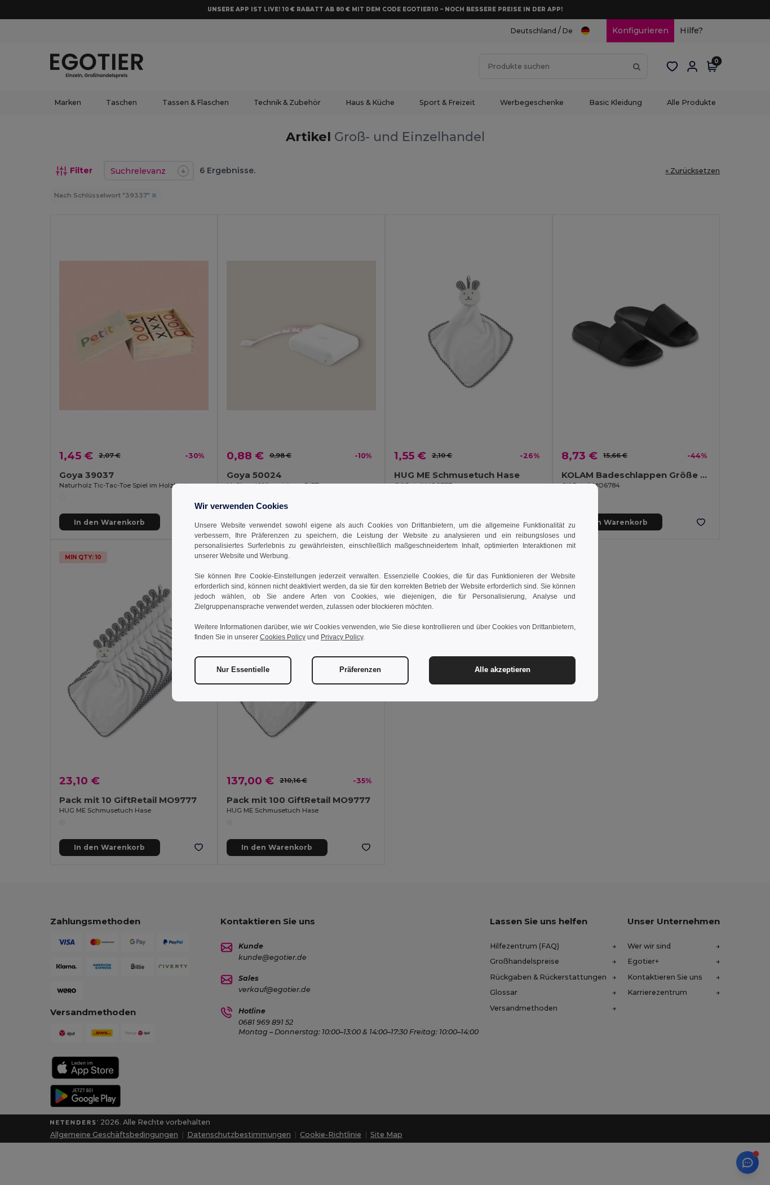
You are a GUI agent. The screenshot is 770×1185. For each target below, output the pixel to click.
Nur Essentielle (242, 670)
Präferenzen (360, 670)
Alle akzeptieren (502, 670)
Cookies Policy (283, 637)
